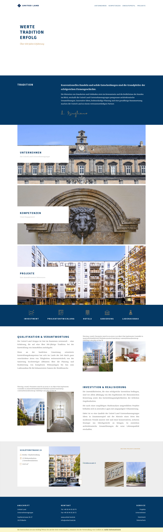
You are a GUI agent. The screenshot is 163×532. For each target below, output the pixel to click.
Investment (31, 318)
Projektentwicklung (61, 318)
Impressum (142, 517)
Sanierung (107, 318)
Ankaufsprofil (129, 6)
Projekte (141, 6)
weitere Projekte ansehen (130, 448)
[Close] (161, 530)
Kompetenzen (115, 6)
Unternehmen (100, 6)
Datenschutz (141, 520)
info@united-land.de (68, 520)
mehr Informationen (112, 530)
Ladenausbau (130, 318)
